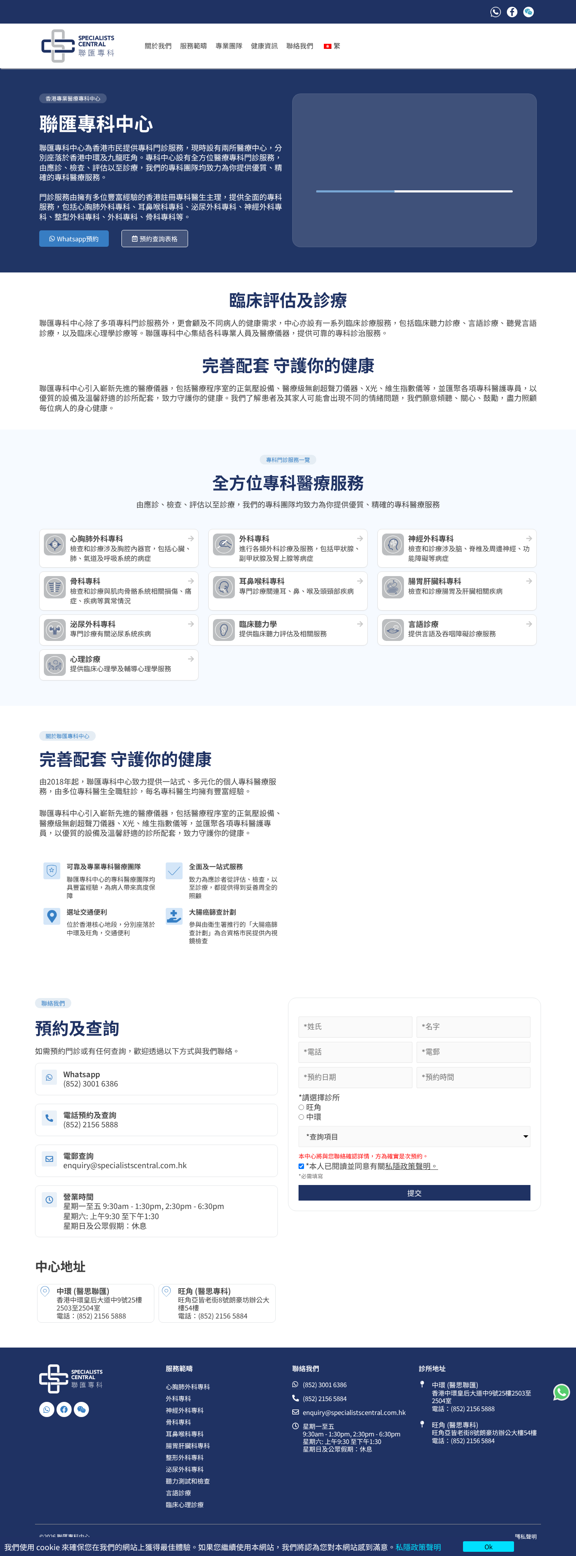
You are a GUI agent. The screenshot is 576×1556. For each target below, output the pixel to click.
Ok (488, 1546)
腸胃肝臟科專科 (188, 1445)
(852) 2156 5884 (223, 1315)
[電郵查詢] (49, 1158)
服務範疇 (193, 45)
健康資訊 (264, 45)
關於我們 (158, 45)
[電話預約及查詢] (49, 1118)
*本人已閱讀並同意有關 (371, 1165)
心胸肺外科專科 (188, 1386)
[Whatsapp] (49, 1077)
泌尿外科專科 (185, 1469)
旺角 (313, 1107)
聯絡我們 (299, 45)
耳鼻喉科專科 (185, 1433)
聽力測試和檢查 (188, 1480)
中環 (313, 1116)
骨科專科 (178, 1421)
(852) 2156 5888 (101, 1315)
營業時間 (78, 1196)
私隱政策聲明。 (411, 1165)
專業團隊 (228, 45)
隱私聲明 (526, 1536)
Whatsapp (81, 1073)
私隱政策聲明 (418, 1546)
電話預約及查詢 (89, 1114)
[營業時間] (49, 1199)
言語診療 (178, 1492)
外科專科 (178, 1398)
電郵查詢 (78, 1155)
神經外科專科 (185, 1410)
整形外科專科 (185, 1457)
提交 (414, 1193)
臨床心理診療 (185, 1504)
